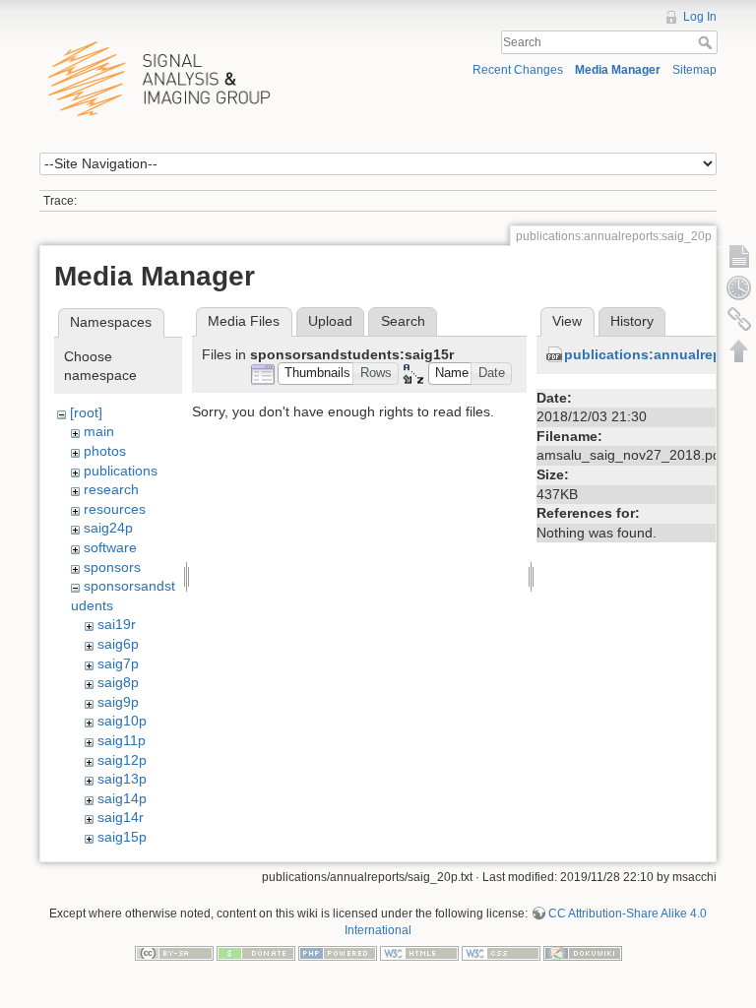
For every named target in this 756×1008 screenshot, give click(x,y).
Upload (330, 321)
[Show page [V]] (739, 256)
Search (707, 42)
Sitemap (694, 70)
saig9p (118, 702)
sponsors (112, 567)
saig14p (122, 798)
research (111, 489)
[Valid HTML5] (419, 953)
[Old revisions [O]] (739, 287)
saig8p (118, 682)
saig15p (122, 837)
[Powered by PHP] (337, 953)
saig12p (122, 760)
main (99, 431)
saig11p (121, 740)
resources (115, 509)
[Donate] (256, 953)
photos (105, 451)
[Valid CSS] (501, 953)
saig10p (122, 720)
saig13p (122, 779)
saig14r (120, 817)
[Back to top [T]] (739, 350)
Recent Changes (517, 70)
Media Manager (618, 70)
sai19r (116, 624)
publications (121, 470)
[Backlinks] (739, 319)
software (110, 547)
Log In (700, 17)
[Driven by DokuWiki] (582, 953)
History (632, 321)
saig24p (108, 528)
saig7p (118, 663)
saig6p (118, 644)
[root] (86, 412)
